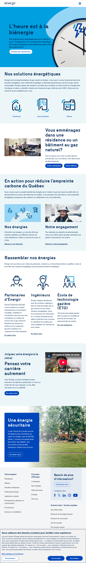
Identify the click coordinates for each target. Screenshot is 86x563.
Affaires (7, 483)
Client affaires (71, 166)
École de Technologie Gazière (62, 514)
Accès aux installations (12, 512)
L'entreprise (35, 481)
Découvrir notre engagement (56, 244)
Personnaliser (10, 558)
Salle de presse (37, 490)
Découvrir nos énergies (13, 244)
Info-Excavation (56, 523)
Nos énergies (36, 486)
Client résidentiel (54, 166)
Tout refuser (74, 558)
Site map (34, 499)
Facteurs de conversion (59, 518)
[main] (43, 546)
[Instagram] (69, 495)
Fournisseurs (9, 507)
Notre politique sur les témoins (12, 554)
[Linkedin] (64, 495)
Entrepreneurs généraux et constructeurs (14, 501)
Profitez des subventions (21, 52)
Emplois (34, 494)
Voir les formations (65, 325)
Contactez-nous (62, 484)
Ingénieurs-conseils (11, 496)
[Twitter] (59, 495)
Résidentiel (8, 479)
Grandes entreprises (11, 487)
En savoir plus (10, 335)
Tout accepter (56, 558)
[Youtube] (75, 495)
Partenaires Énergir (11, 492)
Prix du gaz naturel (57, 527)
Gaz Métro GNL (56, 509)
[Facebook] (55, 495)
